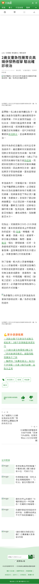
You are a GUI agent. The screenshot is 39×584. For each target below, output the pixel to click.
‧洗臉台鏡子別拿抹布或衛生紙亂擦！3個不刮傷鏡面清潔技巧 (19, 342)
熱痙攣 (27, 160)
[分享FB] (5, 12)
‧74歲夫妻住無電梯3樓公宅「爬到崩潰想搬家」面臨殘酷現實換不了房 (18, 353)
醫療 (28, 7)
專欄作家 (31, 575)
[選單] (36, 3)
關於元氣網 (10, 571)
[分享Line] (15, 12)
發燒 (18, 231)
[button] (36, 7)
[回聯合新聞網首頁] (3, 3)
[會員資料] (32, 3)
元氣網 (8, 53)
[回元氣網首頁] (8, 2)
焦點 (3, 7)
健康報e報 (21, 561)
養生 (10, 7)
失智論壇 (19, 7)
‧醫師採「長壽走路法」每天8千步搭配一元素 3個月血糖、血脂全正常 (19, 364)
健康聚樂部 (20, 571)
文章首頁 (23, 575)
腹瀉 (4, 242)
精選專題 (29, 571)
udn (3, 53)
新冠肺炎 (15, 53)
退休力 (15, 575)
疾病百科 (8, 575)
